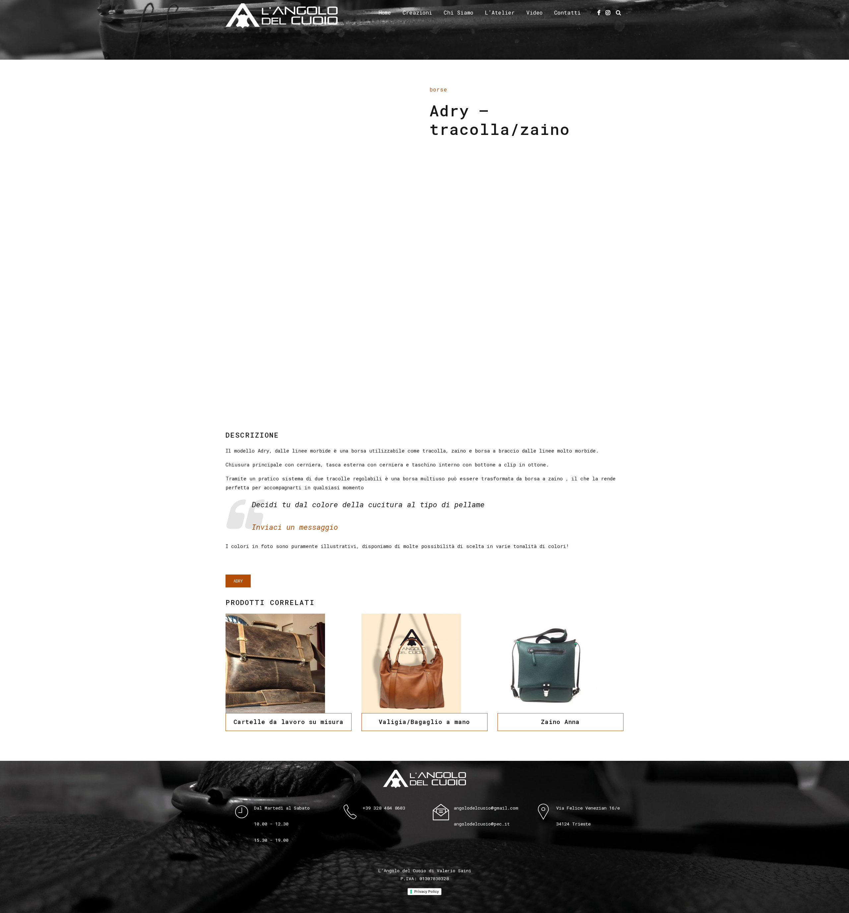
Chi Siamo (458, 12)
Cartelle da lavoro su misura (288, 722)
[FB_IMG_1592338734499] (560, 663)
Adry (238, 580)
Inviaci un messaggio (295, 527)
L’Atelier (500, 12)
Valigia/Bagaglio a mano (424, 722)
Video (534, 12)
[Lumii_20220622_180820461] (289, 663)
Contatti (567, 12)
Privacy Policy (426, 891)
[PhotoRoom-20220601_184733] (424, 663)
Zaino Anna (560, 722)
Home (385, 12)
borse (438, 89)
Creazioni (417, 12)
